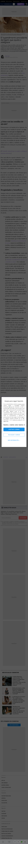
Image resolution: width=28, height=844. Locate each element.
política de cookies (17, 420)
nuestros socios (21, 404)
